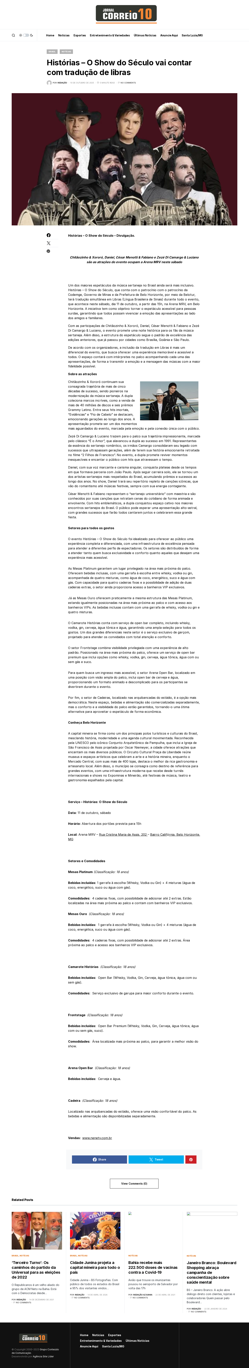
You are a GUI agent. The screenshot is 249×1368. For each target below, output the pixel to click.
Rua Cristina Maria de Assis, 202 (123, 834)
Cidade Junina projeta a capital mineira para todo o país (95, 1267)
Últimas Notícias (137, 1340)
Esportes (114, 1335)
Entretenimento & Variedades (101, 1340)
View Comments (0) (134, 1183)
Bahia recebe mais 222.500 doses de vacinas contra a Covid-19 (153, 1267)
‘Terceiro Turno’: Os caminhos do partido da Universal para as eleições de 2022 (36, 1270)
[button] (13, 35)
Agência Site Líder (43, 1356)
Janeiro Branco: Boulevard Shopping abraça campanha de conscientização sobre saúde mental (211, 1272)
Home (84, 1335)
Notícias (66, 51)
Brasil (52, 51)
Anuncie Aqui (89, 1346)
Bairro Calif (158, 834)
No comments (128, 82)
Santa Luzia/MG (113, 1346)
